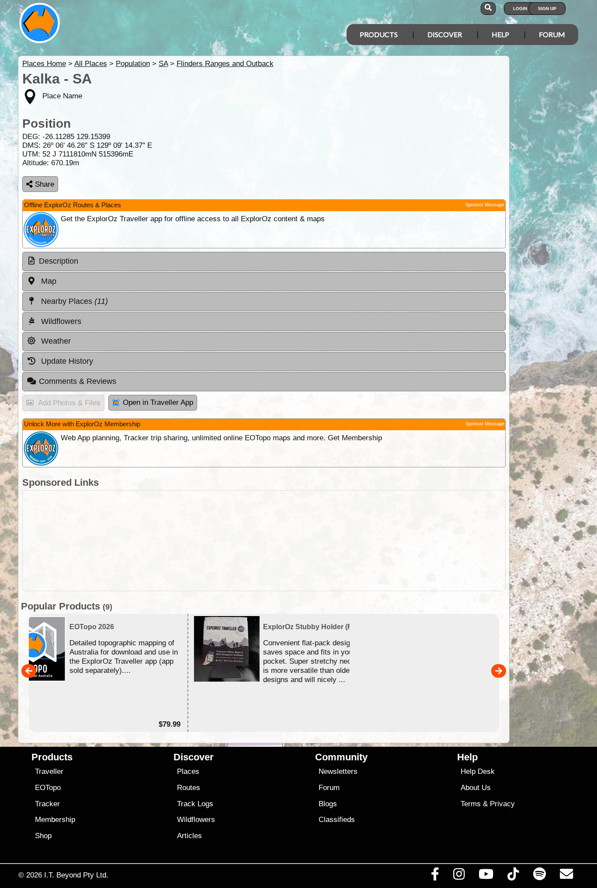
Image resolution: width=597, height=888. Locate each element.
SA (163, 63)
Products (379, 34)
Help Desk (478, 771)
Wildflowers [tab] (60, 321)
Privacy (502, 804)
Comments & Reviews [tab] (77, 381)
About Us (476, 788)
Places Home (44, 63)
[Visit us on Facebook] (434, 876)
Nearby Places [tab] (73, 301)
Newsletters (338, 771)
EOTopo (48, 788)
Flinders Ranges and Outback (225, 63)
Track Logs (195, 804)
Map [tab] (47, 281)
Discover (444, 34)
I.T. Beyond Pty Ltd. (76, 875)
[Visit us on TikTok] (513, 876)
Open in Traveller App (158, 402)
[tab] (264, 261)
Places (188, 771)
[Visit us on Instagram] (459, 876)
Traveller (49, 771)
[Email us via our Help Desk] (566, 876)
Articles (189, 836)
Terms (471, 804)
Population (133, 63)
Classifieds (337, 819)
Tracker (47, 804)
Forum (552, 34)
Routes (188, 788)
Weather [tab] (55, 341)
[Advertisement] (264, 540)
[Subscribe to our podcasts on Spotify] (539, 876)
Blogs (328, 804)
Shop (43, 836)
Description (58, 261)
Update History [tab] (66, 361)
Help (500, 34)
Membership (55, 819)
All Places (90, 63)
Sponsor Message (484, 204)
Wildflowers (196, 819)
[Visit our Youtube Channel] (486, 876)
